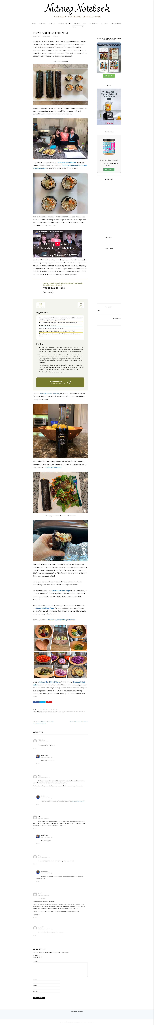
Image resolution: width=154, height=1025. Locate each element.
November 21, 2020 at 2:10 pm (45, 928)
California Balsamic (53, 467)
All (99, 310)
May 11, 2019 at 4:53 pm (47, 757)
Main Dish (53, 709)
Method (81, 307)
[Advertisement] (109, 206)
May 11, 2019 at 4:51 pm (47, 837)
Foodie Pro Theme (89, 1022)
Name (35, 979)
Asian (44, 709)
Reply (35, 748)
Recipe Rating (37, 955)
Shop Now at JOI (109, 169)
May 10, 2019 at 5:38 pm (44, 818)
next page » (117, 318)
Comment (36, 961)
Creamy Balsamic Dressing (49, 393)
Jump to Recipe (56, 61)
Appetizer (41, 709)
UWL (57, 712)
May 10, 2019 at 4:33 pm (44, 777)
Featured (48, 709)
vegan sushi (61, 712)
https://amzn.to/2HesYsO (77, 801)
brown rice (41, 711)
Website (35, 991)
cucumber (50, 711)
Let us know (54, 383)
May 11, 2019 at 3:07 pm (44, 857)
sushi (54, 712)
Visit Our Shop (109, 75)
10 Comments (56, 36)
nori (82, 711)
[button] (82, 318)
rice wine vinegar (49, 712)
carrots (45, 711)
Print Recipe (65, 61)
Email (35, 985)
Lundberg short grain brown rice (74, 711)
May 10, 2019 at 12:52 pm (44, 742)
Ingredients (40, 307)
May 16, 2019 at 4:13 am (44, 895)
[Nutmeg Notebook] (77, 18)
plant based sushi (40, 712)
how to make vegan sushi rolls (59, 711)
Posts (57, 709)
